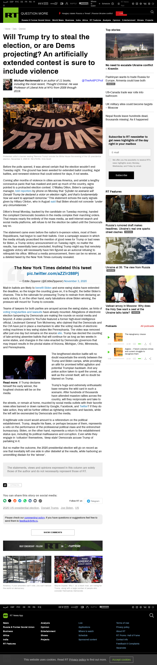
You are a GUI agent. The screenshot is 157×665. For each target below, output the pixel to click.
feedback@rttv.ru (28, 521)
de (24, 607)
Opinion (116, 20)
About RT (120, 631)
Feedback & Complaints (127, 644)
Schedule (83, 635)
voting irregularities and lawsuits (22, 312)
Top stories (113, 29)
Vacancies (121, 648)
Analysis (107, 20)
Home (7, 29)
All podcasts (147, 326)
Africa (85, 20)
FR (26, 2)
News (6, 623)
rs (34, 607)
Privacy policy (122, 627)
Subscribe (121, 175)
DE (22, 2)
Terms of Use (122, 623)
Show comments (53, 532)
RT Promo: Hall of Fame (128, 635)
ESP (11, 2)
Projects (149, 20)
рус (18, 607)
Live (80, 623)
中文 (39, 607)
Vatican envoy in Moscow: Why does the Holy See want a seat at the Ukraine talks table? (128, 309)
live (121, 13)
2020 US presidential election (21, 507)
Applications (84, 627)
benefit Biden (43, 287)
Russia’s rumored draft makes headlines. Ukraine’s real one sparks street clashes (128, 229)
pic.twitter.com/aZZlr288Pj (53, 273)
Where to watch (86, 631)
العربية (5, 2)
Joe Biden (67, 507)
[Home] (11, 15)
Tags (14, 29)
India (78, 20)
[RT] (43, 3)
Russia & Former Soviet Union (36, 20)
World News (58, 20)
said (53, 201)
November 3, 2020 (75, 281)
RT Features (95, 20)
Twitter (84, 406)
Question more (34, 13)
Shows (140, 20)
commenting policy (34, 517)
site (60, 333)
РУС (17, 2)
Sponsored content (87, 639)
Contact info (122, 639)
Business (69, 20)
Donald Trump (49, 507)
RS (30, 2)
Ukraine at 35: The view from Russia (128, 267)
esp (12, 607)
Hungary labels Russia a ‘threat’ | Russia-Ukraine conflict (87, 13)
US (77, 507)
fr (29, 607)
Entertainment (128, 20)
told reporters (23, 191)
